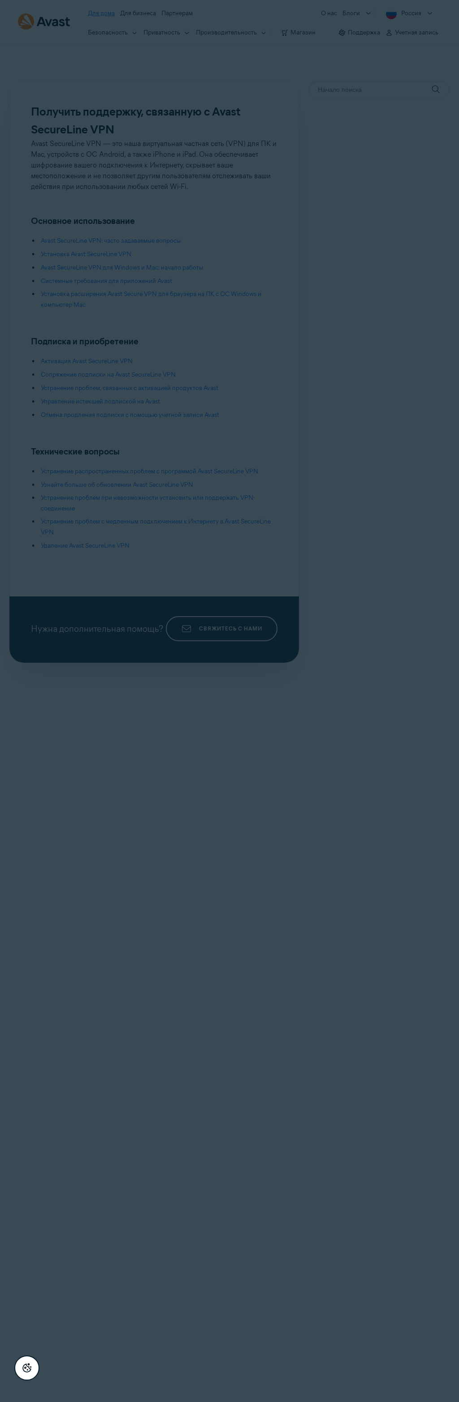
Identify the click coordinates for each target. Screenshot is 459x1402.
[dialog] (229, 701)
